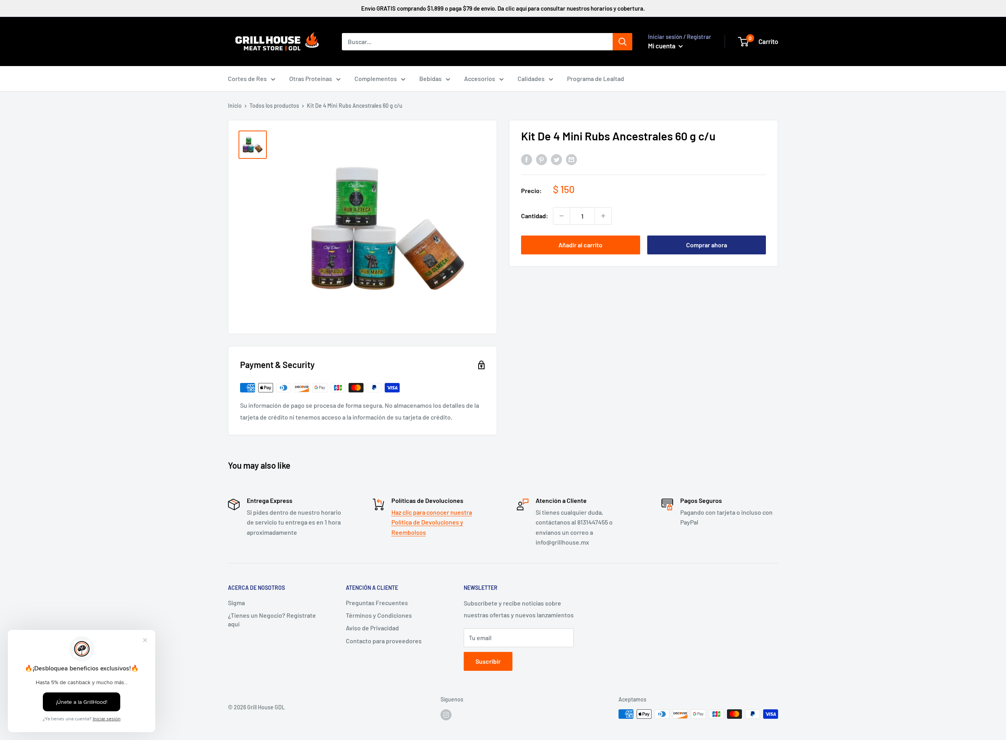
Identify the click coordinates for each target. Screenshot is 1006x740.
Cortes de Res (247, 78)
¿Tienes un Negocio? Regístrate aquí (272, 619)
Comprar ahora (706, 245)
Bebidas (430, 78)
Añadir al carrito (580, 245)
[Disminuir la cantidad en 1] (561, 216)
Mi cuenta (662, 46)
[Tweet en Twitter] (556, 159)
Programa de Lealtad (595, 78)
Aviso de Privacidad (372, 627)
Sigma (236, 602)
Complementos (375, 78)
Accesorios (479, 78)
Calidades (531, 78)
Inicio (235, 105)
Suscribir (488, 661)
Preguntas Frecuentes (377, 602)
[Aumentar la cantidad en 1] (603, 216)
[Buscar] (622, 41)
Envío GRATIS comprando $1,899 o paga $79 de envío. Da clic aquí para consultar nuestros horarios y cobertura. (503, 8)
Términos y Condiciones (379, 615)
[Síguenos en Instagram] (446, 714)
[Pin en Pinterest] (541, 159)
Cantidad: (534, 215)
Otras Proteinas (310, 78)
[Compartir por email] (571, 159)
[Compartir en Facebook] (526, 159)
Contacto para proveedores (384, 640)
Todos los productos (274, 105)
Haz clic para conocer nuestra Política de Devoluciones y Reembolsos (431, 522)
